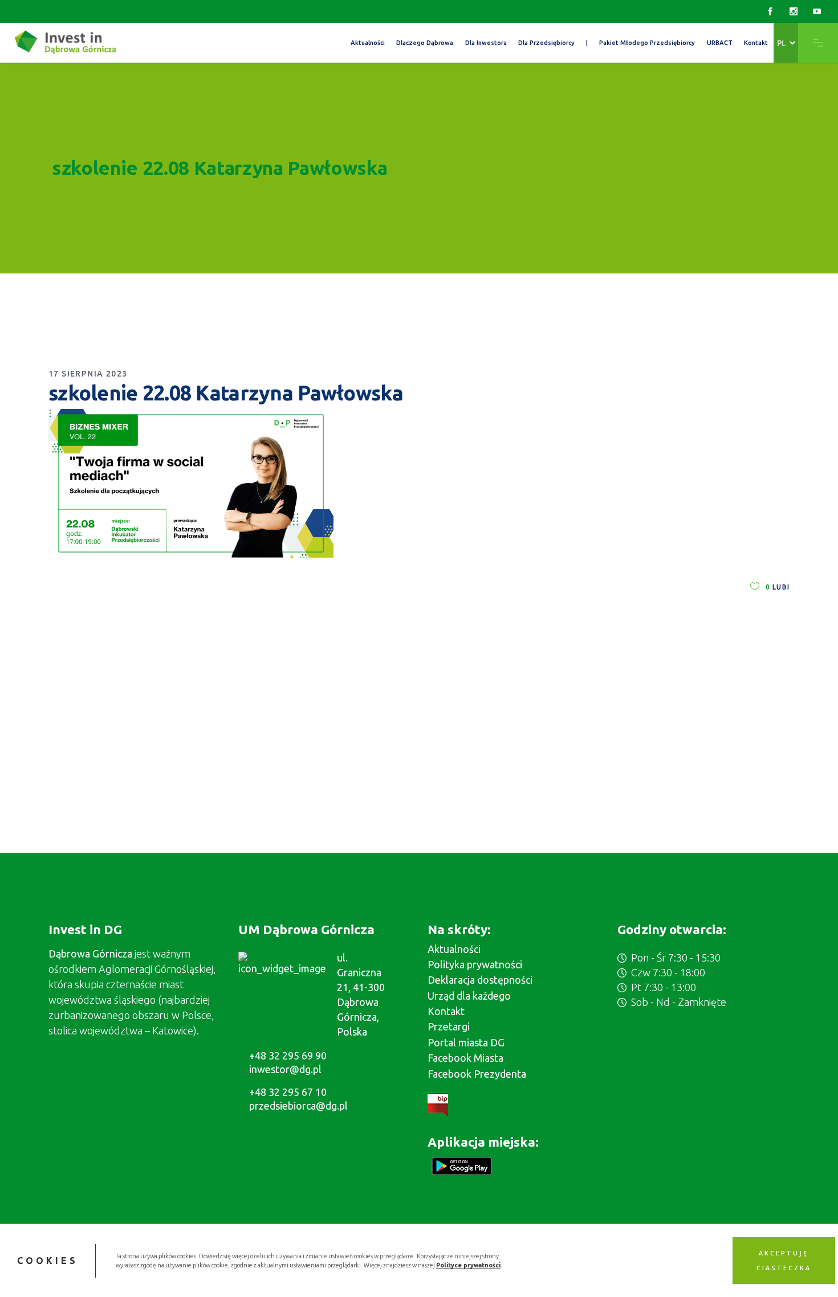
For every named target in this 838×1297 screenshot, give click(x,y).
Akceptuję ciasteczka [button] (783, 1260)
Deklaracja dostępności (480, 979)
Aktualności (454, 949)
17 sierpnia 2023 (87, 373)
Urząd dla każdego (469, 995)
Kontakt (446, 1011)
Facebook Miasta (465, 1057)
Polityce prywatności (468, 1265)
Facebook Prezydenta (477, 1073)
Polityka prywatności (475, 964)
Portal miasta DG (466, 1042)
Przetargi (449, 1026)
